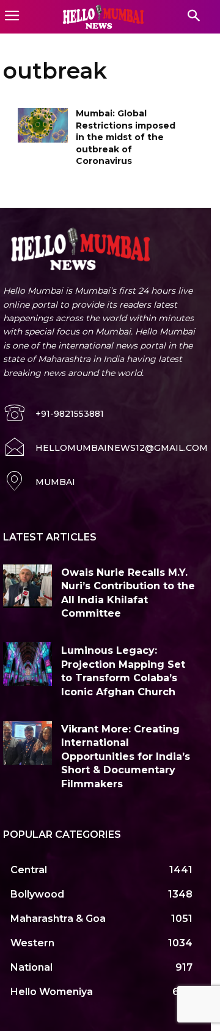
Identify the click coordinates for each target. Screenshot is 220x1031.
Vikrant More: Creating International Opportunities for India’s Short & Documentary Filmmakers (125, 756)
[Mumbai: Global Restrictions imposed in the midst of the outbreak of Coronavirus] (43, 125)
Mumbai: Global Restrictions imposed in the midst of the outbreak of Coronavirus (125, 137)
